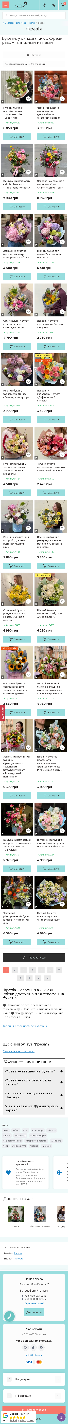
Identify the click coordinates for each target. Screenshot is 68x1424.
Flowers (18, 1258)
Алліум (7, 1135)
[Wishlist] (28, 98)
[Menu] (5, 4)
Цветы (18, 1253)
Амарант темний (12, 1140)
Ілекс (6, 1130)
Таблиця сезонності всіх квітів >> (25, 1026)
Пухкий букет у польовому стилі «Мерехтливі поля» (49, 916)
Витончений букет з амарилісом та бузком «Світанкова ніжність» (50, 843)
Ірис (25, 1130)
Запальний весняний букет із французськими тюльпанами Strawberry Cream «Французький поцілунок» (16, 766)
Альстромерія (38, 1135)
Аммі (5, 1145)
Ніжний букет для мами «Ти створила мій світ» (49, 254)
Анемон (46, 1145)
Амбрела (56, 1140)
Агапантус (38, 1130)
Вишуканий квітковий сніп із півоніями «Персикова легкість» (17, 184)
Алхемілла (20, 1135)
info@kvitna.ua (34, 1355)
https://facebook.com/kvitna (41, 1347)
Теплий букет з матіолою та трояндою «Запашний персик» (51, 467)
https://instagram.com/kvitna (25, 1347)
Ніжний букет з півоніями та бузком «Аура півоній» (49, 613)
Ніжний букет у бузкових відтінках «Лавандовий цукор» (16, 394)
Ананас (34, 1145)
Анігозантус (19, 1145)
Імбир (16, 1130)
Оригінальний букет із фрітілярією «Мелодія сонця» (16, 324)
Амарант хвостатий (36, 1140)
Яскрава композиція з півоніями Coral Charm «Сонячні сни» (50, 184)
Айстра (52, 1130)
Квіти (32, 23)
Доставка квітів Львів (15, 23)
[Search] (6, 15)
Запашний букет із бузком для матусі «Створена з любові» (16, 254)
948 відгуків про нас (22, 1420)
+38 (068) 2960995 (35, 1295)
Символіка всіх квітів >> (18, 1051)
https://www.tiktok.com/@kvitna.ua (33, 1347)
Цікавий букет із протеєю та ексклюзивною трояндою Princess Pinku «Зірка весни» (49, 763)
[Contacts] (53, 5)
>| (47, 978)
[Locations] (44, 5)
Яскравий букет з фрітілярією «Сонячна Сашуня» (50, 324)
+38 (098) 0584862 (35, 1299)
